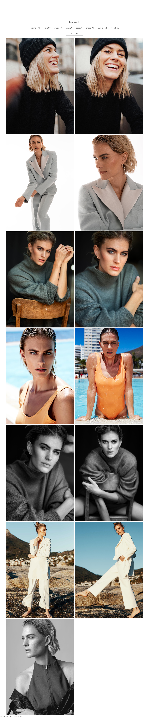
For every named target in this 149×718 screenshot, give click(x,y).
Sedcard (74, 33)
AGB (21, 716)
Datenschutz (14, 716)
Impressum (4, 716)
